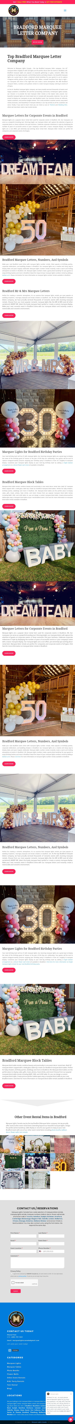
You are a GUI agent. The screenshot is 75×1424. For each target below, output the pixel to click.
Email (13, 1241)
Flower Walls (13, 1374)
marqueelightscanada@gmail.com (26, 1340)
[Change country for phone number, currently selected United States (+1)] (40, 1251)
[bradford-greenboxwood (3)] (12, 1170)
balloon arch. (6, 275)
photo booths (56, 1130)
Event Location (17, 1248)
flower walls (15, 1132)
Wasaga (22, 1221)
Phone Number (44, 1248)
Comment (15, 1256)
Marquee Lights (14, 1363)
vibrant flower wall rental (21, 465)
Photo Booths (13, 1370)
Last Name (42, 1233)
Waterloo (29, 1221)
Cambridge (16, 1219)
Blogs (9, 1388)
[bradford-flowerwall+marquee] (62, 1170)
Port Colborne (36, 1410)
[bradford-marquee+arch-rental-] (37, 1153)
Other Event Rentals (16, 1378)
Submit (15, 1291)
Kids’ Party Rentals (15, 1381)
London (51, 1219)
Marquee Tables (14, 1367)
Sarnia (9, 1412)
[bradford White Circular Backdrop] (12, 1153)
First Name (15, 1233)
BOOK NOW (37, 42)
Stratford (58, 1217)
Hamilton (36, 1217)
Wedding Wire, (63, 105)
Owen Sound (24, 1410)
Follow (15, 1350)
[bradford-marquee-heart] (37, 1170)
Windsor (43, 1221)
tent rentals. (23, 1132)
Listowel (38, 1408)
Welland (37, 1221)
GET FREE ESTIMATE (54, 2)
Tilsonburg (33, 1412)
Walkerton (58, 1219)
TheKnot (52, 105)
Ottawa (15, 1221)
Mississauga (26, 1219)
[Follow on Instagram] (9, 1350)
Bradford (28, 1406)
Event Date (43, 1241)
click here (18, 757)
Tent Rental (12, 1385)
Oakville (45, 1219)
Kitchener (50, 1217)
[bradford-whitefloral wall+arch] (37, 1188)
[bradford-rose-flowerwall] (62, 1153)
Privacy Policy (15, 1271)
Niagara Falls (36, 1219)
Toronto (30, 1217)
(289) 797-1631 (17, 1337)
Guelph (43, 1217)
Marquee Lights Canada (39, 1422)
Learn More (8, 137)
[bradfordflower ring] (12, 1188)
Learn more (8, 281)
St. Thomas (17, 1412)
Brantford (36, 1406)
